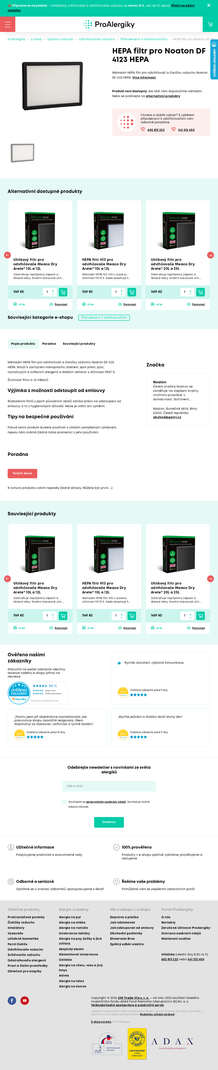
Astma (64, 975)
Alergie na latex (71, 981)
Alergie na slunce (72, 986)
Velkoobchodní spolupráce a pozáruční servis (127, 1005)
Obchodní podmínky (126, 933)
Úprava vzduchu (60, 39)
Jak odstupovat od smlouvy (132, 928)
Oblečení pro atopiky (25, 971)
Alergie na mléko (72, 922)
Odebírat (109, 822)
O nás (166, 917)
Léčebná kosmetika (23, 939)
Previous (7, 255)
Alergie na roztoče (73, 928)
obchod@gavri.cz (167, 417)
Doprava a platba (124, 917)
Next (210, 255)
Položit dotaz (22, 473)
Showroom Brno (122, 939)
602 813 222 (156, 130)
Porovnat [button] (61, 304)
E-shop (36, 39)
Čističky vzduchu (21, 922)
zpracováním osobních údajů (106, 802)
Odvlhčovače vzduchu (97, 39)
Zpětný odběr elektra (127, 944)
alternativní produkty (163, 96)
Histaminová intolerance (78, 954)
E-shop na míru (101, 1022)
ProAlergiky (17, 39)
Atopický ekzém (71, 949)
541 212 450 (186, 130)
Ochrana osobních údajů (181, 933)
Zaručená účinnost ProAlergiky (185, 928)
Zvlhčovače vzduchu (24, 955)
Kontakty (168, 922)
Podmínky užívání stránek (157, 1014)
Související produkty (79, 344)
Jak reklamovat (122, 922)
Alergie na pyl (70, 917)
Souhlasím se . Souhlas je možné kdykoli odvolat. (109, 804)
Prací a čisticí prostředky (28, 966)
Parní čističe (17, 944)
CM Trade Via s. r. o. (133, 998)
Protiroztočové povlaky (26, 917)
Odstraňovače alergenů (27, 960)
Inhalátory (16, 928)
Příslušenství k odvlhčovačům (144, 39)
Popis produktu (23, 344)
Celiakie (65, 960)
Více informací (144, 77)
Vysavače (15, 933)
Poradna (49, 344)
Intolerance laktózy (74, 933)
